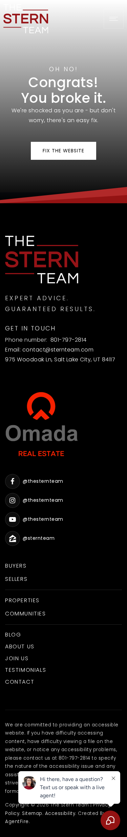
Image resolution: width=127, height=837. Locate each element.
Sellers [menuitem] (16, 579)
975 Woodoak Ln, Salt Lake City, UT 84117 (60, 359)
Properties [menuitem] (22, 600)
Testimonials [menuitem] (25, 670)
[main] (63, 101)
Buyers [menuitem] (16, 566)
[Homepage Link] (25, 18)
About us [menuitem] (20, 646)
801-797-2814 (68, 340)
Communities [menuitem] (25, 613)
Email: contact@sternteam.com (49, 350)
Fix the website (63, 150)
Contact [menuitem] (19, 682)
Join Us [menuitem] (16, 658)
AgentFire (17, 821)
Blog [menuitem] (13, 635)
